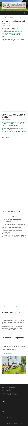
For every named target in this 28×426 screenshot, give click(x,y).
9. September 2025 (6, 119)
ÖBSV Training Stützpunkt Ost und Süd (13, 116)
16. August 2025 (5, 213)
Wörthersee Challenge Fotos (13, 338)
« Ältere (4, 378)
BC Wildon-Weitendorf (16, 30)
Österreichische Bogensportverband (12, 122)
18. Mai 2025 (4, 340)
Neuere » (24, 378)
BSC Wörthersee (13, 423)
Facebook (4, 404)
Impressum (4, 414)
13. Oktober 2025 (6, 25)
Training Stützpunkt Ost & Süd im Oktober (13, 22)
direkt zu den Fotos (11, 353)
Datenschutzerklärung (7, 417)
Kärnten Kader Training (11, 312)
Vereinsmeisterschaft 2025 (12, 211)
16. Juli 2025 (5, 314)
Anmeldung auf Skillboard (17, 306)
